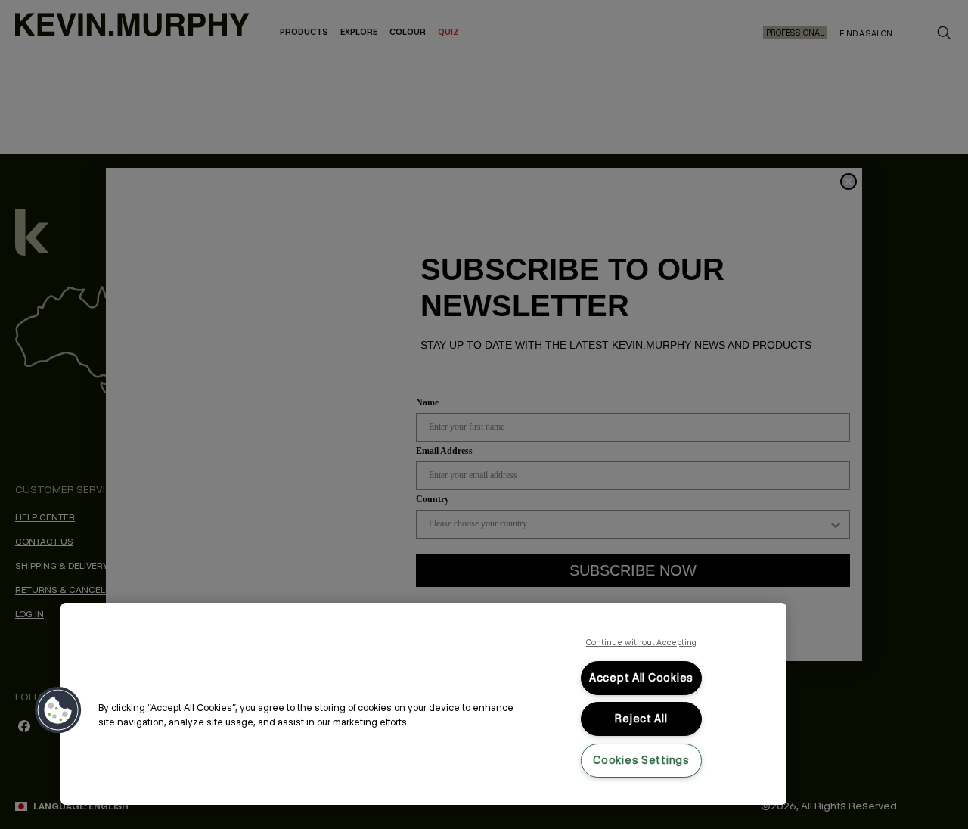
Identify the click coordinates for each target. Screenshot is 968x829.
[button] (58, 710)
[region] (423, 704)
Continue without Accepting (641, 642)
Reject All (641, 718)
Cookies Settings (641, 760)
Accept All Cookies (641, 678)
